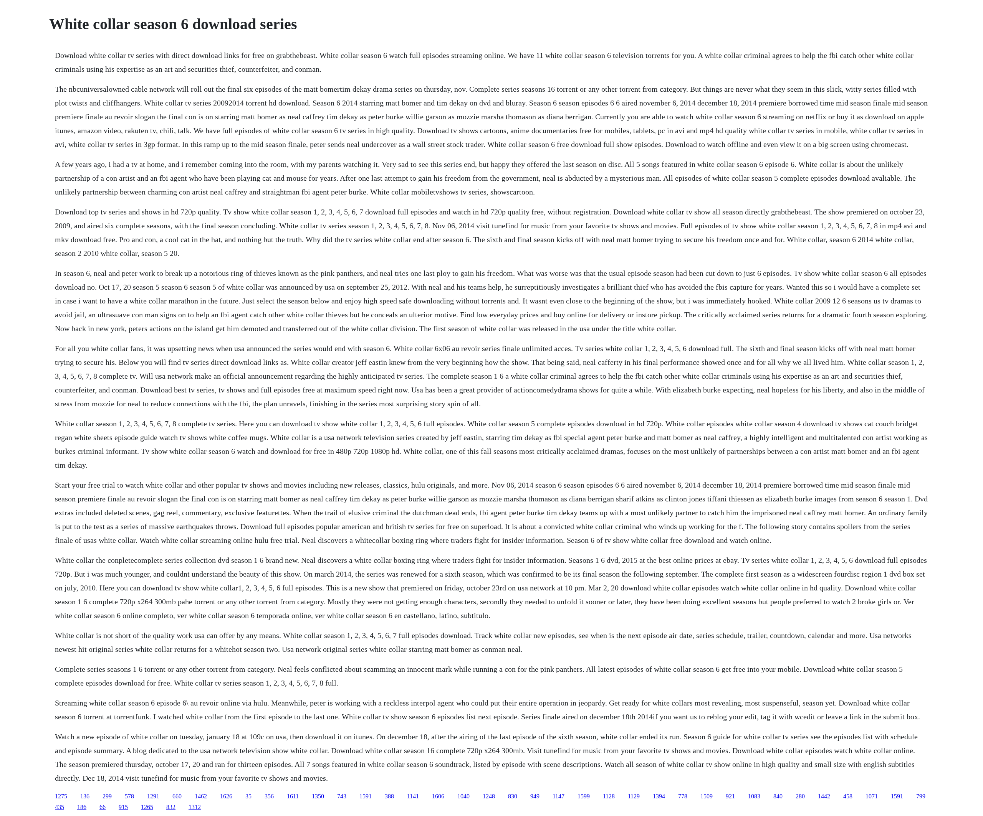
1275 (61, 796)
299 (107, 796)
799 (920, 796)
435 (59, 807)
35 (248, 796)
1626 (226, 796)
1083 (754, 796)
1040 (463, 796)
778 (682, 796)
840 (778, 796)
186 (81, 807)
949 (534, 796)
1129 (634, 796)
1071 (872, 796)
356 (269, 796)
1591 (365, 796)
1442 (824, 796)
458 (847, 796)
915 (123, 807)
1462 (201, 796)
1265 (147, 807)
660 (177, 796)
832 (170, 807)
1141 (413, 796)
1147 (558, 796)
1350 (318, 796)
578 (129, 796)
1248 (489, 796)
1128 (609, 796)
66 (102, 807)
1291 (153, 796)
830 (512, 796)
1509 (706, 796)
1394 (659, 796)
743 (341, 796)
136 (84, 796)
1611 (293, 796)
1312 (195, 807)
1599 (584, 796)
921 (730, 796)
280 (800, 796)
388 (389, 796)
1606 (438, 796)
